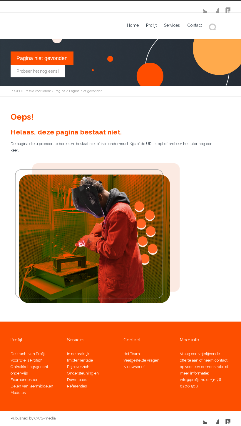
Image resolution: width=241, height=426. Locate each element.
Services (172, 25)
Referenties (77, 386)
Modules (18, 392)
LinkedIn (224, 7)
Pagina (60, 91)
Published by (22, 418)
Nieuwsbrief (134, 367)
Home (133, 25)
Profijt (151, 25)
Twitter (201, 7)
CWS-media (45, 418)
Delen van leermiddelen (32, 386)
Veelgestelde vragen (141, 360)
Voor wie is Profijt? (26, 360)
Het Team (131, 354)
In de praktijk (78, 354)
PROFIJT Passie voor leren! (31, 91)
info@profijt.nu (192, 379)
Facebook (213, 7)
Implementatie (80, 360)
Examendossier (24, 379)
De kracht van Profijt (28, 354)
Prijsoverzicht (79, 367)
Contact (194, 25)
